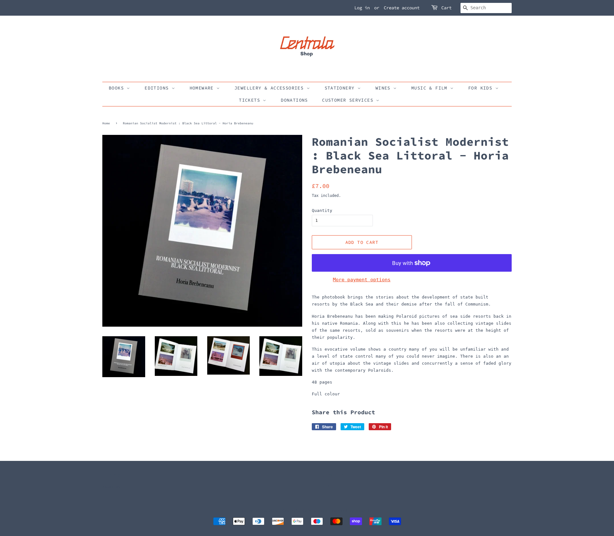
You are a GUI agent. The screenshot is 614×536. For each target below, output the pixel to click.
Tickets (251, 100)
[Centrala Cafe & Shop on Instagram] (325, 490)
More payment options (361, 280)
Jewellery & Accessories (270, 88)
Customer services (349, 100)
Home (106, 123)
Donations (294, 100)
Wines (384, 88)
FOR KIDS (481, 88)
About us (111, 487)
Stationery (341, 88)
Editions (158, 88)
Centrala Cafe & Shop (304, 511)
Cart (446, 8)
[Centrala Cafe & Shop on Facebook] (315, 490)
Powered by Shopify (352, 511)
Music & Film (430, 88)
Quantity (322, 210)
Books (118, 88)
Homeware (203, 88)
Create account (402, 8)
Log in (362, 8)
